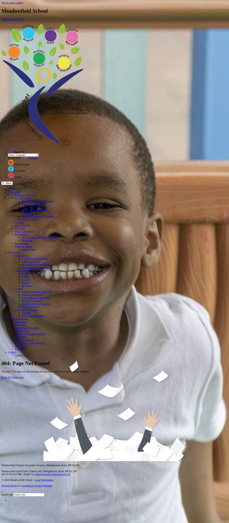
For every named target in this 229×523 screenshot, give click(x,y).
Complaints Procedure (26, 327)
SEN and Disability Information (38, 216)
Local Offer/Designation (34, 210)
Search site (7, 494)
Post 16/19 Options (31, 300)
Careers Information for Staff (36, 291)
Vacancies (26, 240)
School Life (14, 252)
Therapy (25, 312)
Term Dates (21, 346)
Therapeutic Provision (26, 309)
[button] (10, 150)
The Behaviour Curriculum (35, 267)
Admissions (21, 321)
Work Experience (30, 306)
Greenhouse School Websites (36, 485)
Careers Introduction (32, 294)
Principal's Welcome (25, 195)
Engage (25, 276)
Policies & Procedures (33, 204)
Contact (12, 352)
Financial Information (32, 207)
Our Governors (23, 225)
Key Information (23, 198)
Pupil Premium (29, 213)
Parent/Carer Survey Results (30, 343)
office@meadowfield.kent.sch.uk (52, 474)
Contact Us (21, 355)
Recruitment (21, 234)
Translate (33, 158)
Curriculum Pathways (26, 270)
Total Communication (32, 315)
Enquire (25, 282)
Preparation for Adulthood (35, 264)
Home (11, 189)
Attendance (21, 324)
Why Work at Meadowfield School (40, 237)
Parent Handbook (24, 340)
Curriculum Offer (30, 261)
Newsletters (21, 337)
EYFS (24, 273)
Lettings (19, 222)
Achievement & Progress (34, 258)
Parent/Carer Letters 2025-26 (30, 334)
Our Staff (20, 228)
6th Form (26, 285)
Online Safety (22, 330)
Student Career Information (35, 303)
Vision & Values (23, 246)
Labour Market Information (35, 297)
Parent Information (18, 318)
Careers (19, 288)
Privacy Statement (24, 231)
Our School (14, 192)
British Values (28, 249)
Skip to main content (12, 2)
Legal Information (43, 480)
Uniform (19, 349)
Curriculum (21, 255)
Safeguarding (22, 243)
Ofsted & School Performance (37, 201)
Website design (9, 485)
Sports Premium (29, 219)
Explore (25, 279)
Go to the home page (12, 377)
